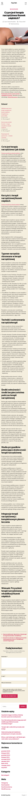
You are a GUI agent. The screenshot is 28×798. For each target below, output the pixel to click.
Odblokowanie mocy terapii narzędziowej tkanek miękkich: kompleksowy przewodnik (6, 112)
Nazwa (3, 669)
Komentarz (4, 656)
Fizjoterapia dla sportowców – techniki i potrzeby (6, 135)
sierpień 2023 (5, 761)
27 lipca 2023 (22, 21)
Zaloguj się (4, 783)
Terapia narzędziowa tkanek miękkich (10, 153)
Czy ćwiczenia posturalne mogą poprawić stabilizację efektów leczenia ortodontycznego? (13, 721)
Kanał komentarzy (6, 787)
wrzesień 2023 (5, 759)
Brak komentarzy (15, 24)
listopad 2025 (5, 753)
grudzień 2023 (5, 755)
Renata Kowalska (12, 21)
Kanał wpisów (5, 785)
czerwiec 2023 (5, 765)
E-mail (3, 676)
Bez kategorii (14, 9)
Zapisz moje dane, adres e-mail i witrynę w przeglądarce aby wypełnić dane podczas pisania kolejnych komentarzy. (14, 691)
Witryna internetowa (6, 682)
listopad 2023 (5, 757)
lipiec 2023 (4, 763)
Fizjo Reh (14, 3)
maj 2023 (4, 767)
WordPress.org (5, 789)
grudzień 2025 (5, 751)
